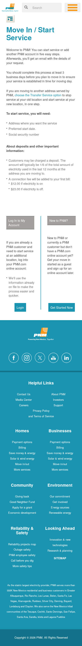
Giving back (22, 496)
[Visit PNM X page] (41, 357)
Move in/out (22, 464)
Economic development (22, 513)
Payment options (22, 442)
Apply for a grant (22, 507)
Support (58, 405)
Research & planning (60, 550)
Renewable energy (60, 513)
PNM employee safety (22, 555)
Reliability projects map (22, 544)
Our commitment (60, 496)
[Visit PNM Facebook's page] (15, 357)
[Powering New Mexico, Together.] (10, 7)
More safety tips (22, 566)
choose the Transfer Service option (38, 95)
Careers (23, 405)
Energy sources (60, 507)
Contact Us (23, 394)
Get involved (60, 502)
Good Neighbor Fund (22, 502)
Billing (22, 447)
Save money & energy (22, 453)
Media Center (24, 400)
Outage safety (22, 549)
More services (22, 469)
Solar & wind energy (22, 458)
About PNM (58, 394)
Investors (58, 400)
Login (20, 307)
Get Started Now (61, 307)
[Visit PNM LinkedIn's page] (67, 357)
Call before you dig (22, 560)
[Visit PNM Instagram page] (28, 357)
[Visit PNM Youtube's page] (54, 357)
